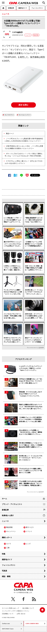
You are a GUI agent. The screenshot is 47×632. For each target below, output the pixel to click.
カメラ (8, 544)
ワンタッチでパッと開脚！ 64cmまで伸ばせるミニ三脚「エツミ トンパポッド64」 (13, 292)
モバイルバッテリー (25, 115)
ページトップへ (42, 610)
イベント (29, 531)
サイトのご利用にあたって (10, 608)
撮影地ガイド (22, 8)
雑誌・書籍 (6, 576)
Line (21, 175)
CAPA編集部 (17, 32)
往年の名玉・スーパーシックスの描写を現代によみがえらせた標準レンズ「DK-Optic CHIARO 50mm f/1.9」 (33, 316)
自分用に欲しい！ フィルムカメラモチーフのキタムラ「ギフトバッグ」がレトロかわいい (34, 292)
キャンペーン (11, 531)
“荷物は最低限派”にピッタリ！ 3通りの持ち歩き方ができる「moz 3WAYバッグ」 (33, 220)
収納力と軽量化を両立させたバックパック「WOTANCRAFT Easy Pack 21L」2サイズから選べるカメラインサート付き (30, 407)
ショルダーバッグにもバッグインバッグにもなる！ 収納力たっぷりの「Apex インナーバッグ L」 (30, 368)
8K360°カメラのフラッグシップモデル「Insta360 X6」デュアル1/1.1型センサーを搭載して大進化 (13, 340)
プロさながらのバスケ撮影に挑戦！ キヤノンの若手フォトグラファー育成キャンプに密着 (30, 470)
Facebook (9, 175)
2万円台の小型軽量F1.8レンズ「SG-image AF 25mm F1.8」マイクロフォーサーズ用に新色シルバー (30, 381)
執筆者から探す (8, 515)
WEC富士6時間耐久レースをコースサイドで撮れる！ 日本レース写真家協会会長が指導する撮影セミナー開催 (30, 445)
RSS (34, 599)
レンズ (28, 544)
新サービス (30, 527)
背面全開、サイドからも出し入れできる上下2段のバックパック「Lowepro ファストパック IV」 (30, 394)
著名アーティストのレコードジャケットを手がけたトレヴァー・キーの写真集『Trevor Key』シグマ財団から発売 (33, 340)
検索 (43, 2)
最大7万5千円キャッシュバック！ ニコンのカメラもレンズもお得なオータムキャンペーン (12, 244)
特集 (3, 554)
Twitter (13, 599)
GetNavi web (6, 623)
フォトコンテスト (37, 8)
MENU (3, 2)
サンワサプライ (9, 115)
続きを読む (23, 105)
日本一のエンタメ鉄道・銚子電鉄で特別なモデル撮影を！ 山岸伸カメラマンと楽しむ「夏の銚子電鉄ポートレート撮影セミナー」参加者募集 (34, 268)
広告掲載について (7, 613)
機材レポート (7, 537)
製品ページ (10, 133)
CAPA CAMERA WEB (23, 3)
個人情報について (28, 608)
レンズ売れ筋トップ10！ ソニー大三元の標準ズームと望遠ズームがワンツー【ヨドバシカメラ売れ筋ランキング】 (13, 220)
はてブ (15, 175)
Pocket (27, 175)
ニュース (28, 35)
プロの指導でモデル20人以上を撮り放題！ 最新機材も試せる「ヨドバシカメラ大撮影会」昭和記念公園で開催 (30, 483)
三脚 (7, 548)
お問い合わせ (21, 613)
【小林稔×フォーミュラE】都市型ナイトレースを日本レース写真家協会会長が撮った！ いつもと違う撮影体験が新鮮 (34, 244)
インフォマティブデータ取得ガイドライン (15, 611)
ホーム (3, 8)
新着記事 (11, 8)
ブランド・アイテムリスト (12, 504)
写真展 (4, 571)
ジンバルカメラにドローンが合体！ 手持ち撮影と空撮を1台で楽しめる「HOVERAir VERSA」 (12, 316)
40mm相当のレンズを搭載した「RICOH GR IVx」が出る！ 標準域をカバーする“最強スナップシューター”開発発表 (30, 432)
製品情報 (36, 35)
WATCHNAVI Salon (8, 629)
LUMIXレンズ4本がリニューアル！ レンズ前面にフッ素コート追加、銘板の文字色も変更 (12, 268)
